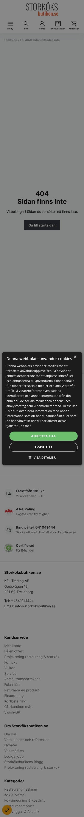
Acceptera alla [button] (43, 436)
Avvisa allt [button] (43, 447)
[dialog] (42, 408)
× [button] (74, 356)
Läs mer (25, 426)
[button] (42, 457)
